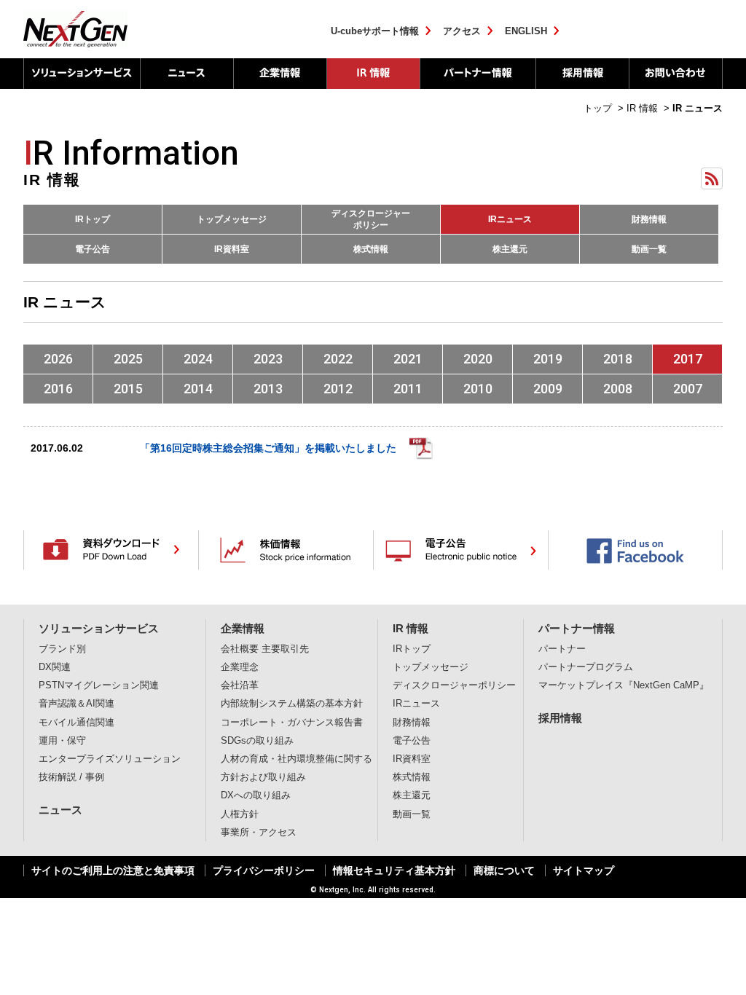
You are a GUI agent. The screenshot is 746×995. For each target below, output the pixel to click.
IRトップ (92, 219)
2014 (198, 388)
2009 (547, 388)
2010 (477, 388)
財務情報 (649, 219)
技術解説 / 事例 (71, 777)
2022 (338, 358)
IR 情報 (373, 73)
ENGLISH (526, 30)
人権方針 (240, 814)
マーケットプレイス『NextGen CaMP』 (623, 685)
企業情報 (279, 73)
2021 (408, 358)
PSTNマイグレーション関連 (99, 685)
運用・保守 (62, 741)
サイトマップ (583, 870)
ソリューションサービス (81, 73)
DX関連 (55, 667)
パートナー (562, 649)
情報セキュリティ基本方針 (394, 870)
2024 (198, 358)
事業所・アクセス (259, 832)
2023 (268, 358)
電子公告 (92, 249)
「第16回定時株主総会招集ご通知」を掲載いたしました (268, 448)
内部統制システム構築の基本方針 (292, 704)
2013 (268, 388)
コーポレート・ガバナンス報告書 (292, 722)
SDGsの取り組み (257, 741)
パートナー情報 (477, 73)
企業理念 (240, 667)
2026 (58, 358)
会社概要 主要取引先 (265, 649)
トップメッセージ (232, 219)
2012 (338, 388)
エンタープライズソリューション (110, 759)
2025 (128, 358)
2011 (408, 388)
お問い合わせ (676, 73)
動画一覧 (649, 249)
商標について (504, 870)
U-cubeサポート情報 (375, 30)
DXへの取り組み (256, 795)
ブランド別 (62, 649)
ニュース (186, 73)
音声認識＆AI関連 (76, 704)
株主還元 (509, 249)
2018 (617, 358)
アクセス (462, 30)
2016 (58, 388)
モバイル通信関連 (76, 722)
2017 (687, 358)
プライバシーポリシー (264, 870)
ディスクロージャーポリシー (370, 219)
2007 (687, 388)
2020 (477, 358)
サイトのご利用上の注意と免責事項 (113, 870)
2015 (128, 388)
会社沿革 (240, 685)
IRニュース (510, 219)
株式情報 (370, 249)
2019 (547, 358)
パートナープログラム (585, 667)
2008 (617, 388)
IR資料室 (231, 249)
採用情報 (582, 73)
